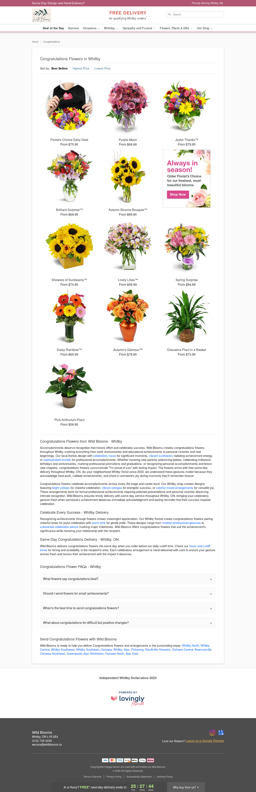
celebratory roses (104, 455)
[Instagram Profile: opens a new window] (212, 732)
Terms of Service (92, 776)
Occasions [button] (90, 28)
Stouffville (151, 649)
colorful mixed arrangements (174, 487)
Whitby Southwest (63, 649)
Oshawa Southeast (52, 653)
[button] (245, 775)
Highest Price (81, 68)
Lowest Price (102, 68)
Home (35, 41)
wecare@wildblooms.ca (47, 744)
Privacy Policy (114, 776)
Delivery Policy (165, 776)
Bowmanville (203, 649)
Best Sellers (59, 68)
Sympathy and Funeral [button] (138, 28)
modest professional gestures (181, 523)
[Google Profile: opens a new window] (221, 732)
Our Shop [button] (203, 28)
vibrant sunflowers (161, 455)
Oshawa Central (182, 649)
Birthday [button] (110, 28)
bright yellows (61, 487)
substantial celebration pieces (59, 527)
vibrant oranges (112, 487)
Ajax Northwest (93, 653)
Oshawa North (114, 653)
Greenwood (74, 653)
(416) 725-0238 (42, 741)
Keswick (164, 649)
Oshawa (106, 649)
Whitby (117, 649)
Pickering (137, 649)
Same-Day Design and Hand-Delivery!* (59, 3)
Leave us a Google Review (205, 741)
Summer (73, 28)
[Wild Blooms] (61, 15)
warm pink (99, 523)
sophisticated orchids (57, 459)
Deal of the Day (53, 28)
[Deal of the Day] (186, 179)
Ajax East (132, 653)
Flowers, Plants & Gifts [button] (175, 28)
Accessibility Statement (139, 776)
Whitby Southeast (87, 649)
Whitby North (190, 645)
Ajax (127, 649)
